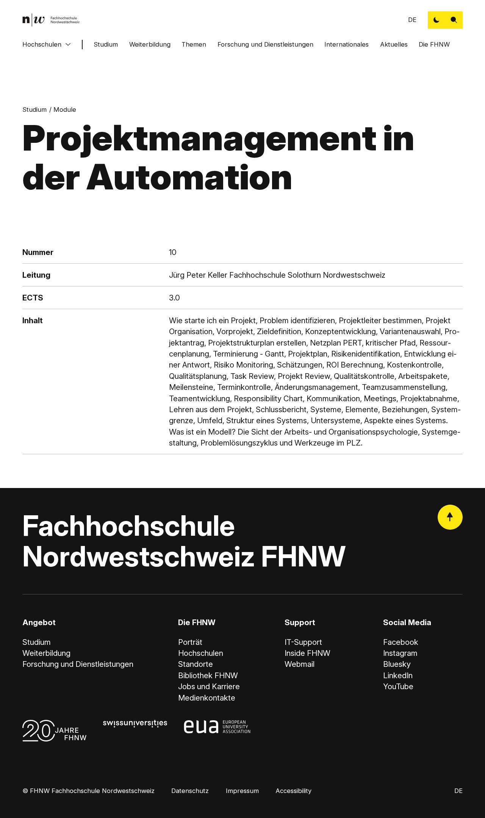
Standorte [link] (195, 664)
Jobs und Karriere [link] (209, 686)
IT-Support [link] (303, 642)
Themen (193, 44)
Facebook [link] (400, 642)
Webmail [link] (299, 664)
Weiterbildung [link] (46, 653)
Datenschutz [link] (190, 791)
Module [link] (64, 109)
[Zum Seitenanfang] (450, 517)
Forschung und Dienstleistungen (265, 44)
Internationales (346, 44)
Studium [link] (34, 109)
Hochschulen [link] (200, 653)
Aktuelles (394, 44)
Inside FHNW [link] (307, 653)
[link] (51, 20)
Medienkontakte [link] (206, 697)
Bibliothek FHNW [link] (208, 675)
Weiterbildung (150, 44)
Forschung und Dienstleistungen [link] (77, 664)
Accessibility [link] (293, 791)
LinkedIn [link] (398, 675)
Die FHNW (434, 44)
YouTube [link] (398, 686)
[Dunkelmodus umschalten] (436, 20)
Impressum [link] (242, 791)
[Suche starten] (454, 20)
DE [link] (412, 19)
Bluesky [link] (397, 664)
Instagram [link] (400, 653)
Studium (106, 44)
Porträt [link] (190, 642)
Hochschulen (41, 44)
